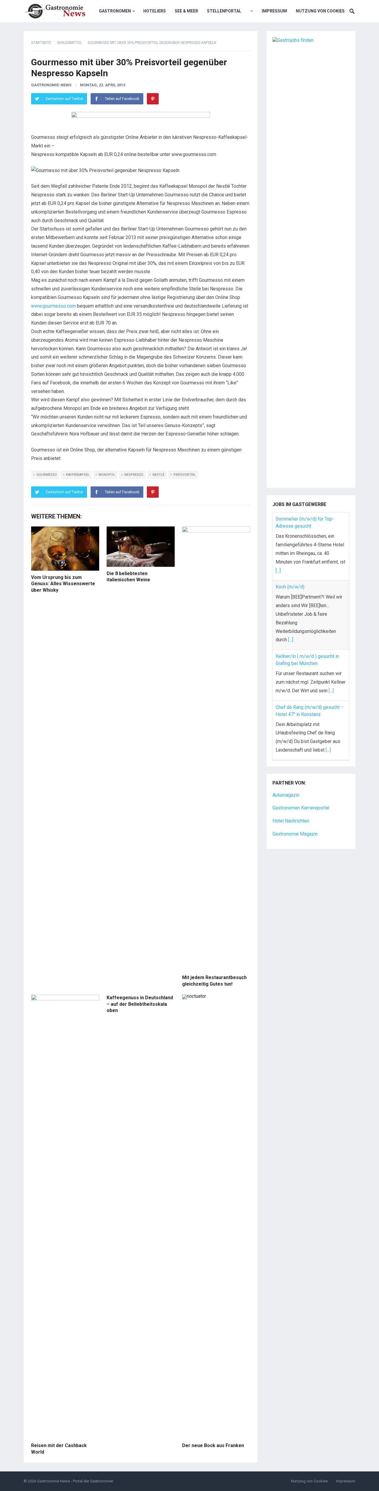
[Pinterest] (153, 98)
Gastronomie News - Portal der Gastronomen (75, 1481)
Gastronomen (115, 11)
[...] (278, 570)
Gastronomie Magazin (295, 833)
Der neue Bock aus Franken (213, 1445)
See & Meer (186, 11)
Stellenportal (224, 11)
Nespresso (133, 475)
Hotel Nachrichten (290, 820)
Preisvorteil (185, 475)
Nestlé (158, 475)
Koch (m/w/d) (290, 587)
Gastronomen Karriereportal (300, 807)
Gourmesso (46, 475)
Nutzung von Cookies (320, 11)
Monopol (107, 475)
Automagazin (285, 794)
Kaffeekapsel (77, 475)
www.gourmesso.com (53, 306)
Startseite (41, 43)
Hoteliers (154, 11)
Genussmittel (69, 43)
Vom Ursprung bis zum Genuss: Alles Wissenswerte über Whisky (63, 584)
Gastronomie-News (51, 85)
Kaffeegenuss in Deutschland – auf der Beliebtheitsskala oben (140, 1004)
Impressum (274, 11)
